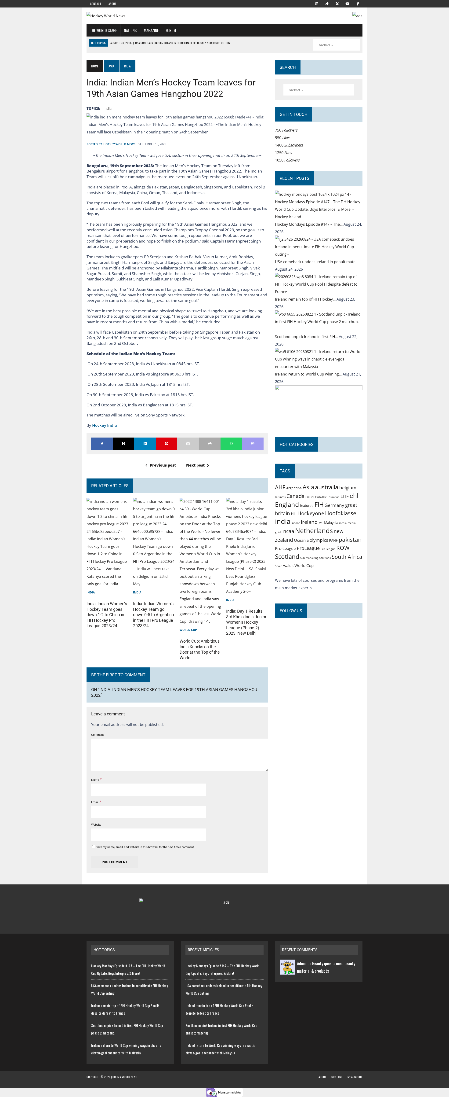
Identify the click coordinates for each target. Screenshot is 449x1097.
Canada (295, 495)
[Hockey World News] (130, 16)
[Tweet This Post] (123, 444)
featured (307, 505)
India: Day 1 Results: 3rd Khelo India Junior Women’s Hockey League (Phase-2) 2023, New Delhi (246, 622)
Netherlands (314, 530)
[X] (337, 3)
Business (280, 497)
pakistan (350, 539)
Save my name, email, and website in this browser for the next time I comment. (145, 847)
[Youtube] (347, 3)
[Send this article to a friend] (188, 444)
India (91, 592)
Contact (95, 4)
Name (95, 779)
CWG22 (309, 497)
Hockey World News (119, 144)
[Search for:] (318, 90)
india (108, 108)
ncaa (288, 531)
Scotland (287, 556)
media (343, 523)
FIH (319, 504)
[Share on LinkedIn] (145, 444)
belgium (347, 488)
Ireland (309, 521)
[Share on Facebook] (102, 444)
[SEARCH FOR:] (336, 44)
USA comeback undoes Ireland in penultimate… (316, 261)
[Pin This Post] (166, 444)
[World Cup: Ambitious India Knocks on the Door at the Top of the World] (201, 621)
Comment (97, 734)
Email (95, 802)
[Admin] (287, 970)
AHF (280, 487)
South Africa (347, 556)
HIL (294, 513)
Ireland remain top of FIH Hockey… (306, 299)
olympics (319, 540)
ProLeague (308, 548)
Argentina (294, 488)
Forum (171, 30)
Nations (130, 30)
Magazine (151, 30)
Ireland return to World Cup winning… (309, 374)
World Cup (188, 630)
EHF (344, 496)
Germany (334, 505)
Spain (278, 566)
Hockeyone (310, 513)
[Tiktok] (327, 3)
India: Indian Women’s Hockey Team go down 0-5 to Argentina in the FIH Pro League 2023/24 (153, 614)
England (287, 504)
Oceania (301, 540)
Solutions (325, 558)
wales (288, 565)
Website (96, 824)
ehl (354, 495)
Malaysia (331, 522)
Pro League (328, 549)
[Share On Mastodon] (253, 444)
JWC (321, 523)
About (112, 4)
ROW (342, 548)
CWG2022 (320, 497)
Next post (195, 465)
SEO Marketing (309, 558)
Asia (111, 65)
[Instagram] (316, 3)
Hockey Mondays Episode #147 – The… (309, 224)
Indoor (295, 523)
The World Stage (103, 30)
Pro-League (285, 548)
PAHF (333, 540)
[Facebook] (357, 3)
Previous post (163, 465)
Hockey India (104, 425)
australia (326, 487)
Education (333, 497)
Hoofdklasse (340, 513)
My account (355, 1077)
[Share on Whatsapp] (231, 444)
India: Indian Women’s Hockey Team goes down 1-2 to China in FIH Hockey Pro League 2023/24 (107, 614)
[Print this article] (210, 444)
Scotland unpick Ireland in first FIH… (307, 336)
